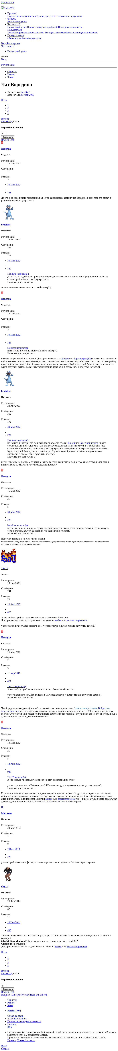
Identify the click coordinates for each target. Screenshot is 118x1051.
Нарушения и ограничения (21, 16)
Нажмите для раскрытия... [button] (21, 282)
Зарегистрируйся (83, 358)
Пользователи (14, 30)
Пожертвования (15, 35)
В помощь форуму (31, 38)
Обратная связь (15, 1016)
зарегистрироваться (77, 620)
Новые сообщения (17, 21)
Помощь (11, 1024)
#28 (9, 772)
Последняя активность (70, 27)
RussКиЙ (25, 92)
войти (58, 620)
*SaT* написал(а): (16, 686)
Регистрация (7, 64)
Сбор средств (14, 38)
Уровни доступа (44, 16)
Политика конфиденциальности (24, 1021)
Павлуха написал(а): (18, 274)
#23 (9, 342)
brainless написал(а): (17, 348)
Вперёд (5, 118)
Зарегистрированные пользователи (25, 32)
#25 (9, 520)
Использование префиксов (68, 16)
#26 (9, 612)
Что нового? (13, 24)
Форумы (11, 18)
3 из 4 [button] (16, 121)
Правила (11, 13)
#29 (9, 857)
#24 (9, 435)
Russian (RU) (14, 1010)
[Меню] (2, 6)
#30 (9, 930)
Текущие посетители (56, 32)
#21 (9, 192)
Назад (4, 100)
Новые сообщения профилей (42, 27)
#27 (9, 681)
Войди (65, 358)
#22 (9, 268)
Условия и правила (17, 1018)
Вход (3, 59)
